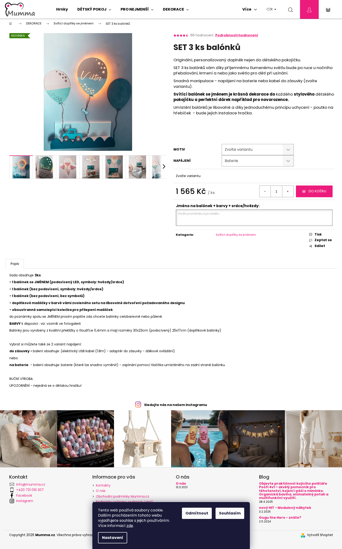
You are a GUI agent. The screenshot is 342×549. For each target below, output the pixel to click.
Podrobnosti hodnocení (236, 35)
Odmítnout (196, 513)
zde (129, 525)
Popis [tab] (15, 263)
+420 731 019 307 (30, 489)
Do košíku (317, 191)
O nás (101, 490)
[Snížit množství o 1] (265, 191)
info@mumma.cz (30, 484)
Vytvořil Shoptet (320, 535)
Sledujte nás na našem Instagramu (175, 404)
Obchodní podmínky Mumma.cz (122, 496)
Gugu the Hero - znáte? (280, 517)
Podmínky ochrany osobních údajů (124, 501)
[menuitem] (62, 9)
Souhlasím (230, 513)
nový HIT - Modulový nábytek (285, 508)
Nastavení (112, 537)
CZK (270, 9)
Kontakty (103, 485)
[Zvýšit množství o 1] (287, 191)
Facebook (24, 495)
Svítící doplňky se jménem (236, 234)
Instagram (24, 501)
